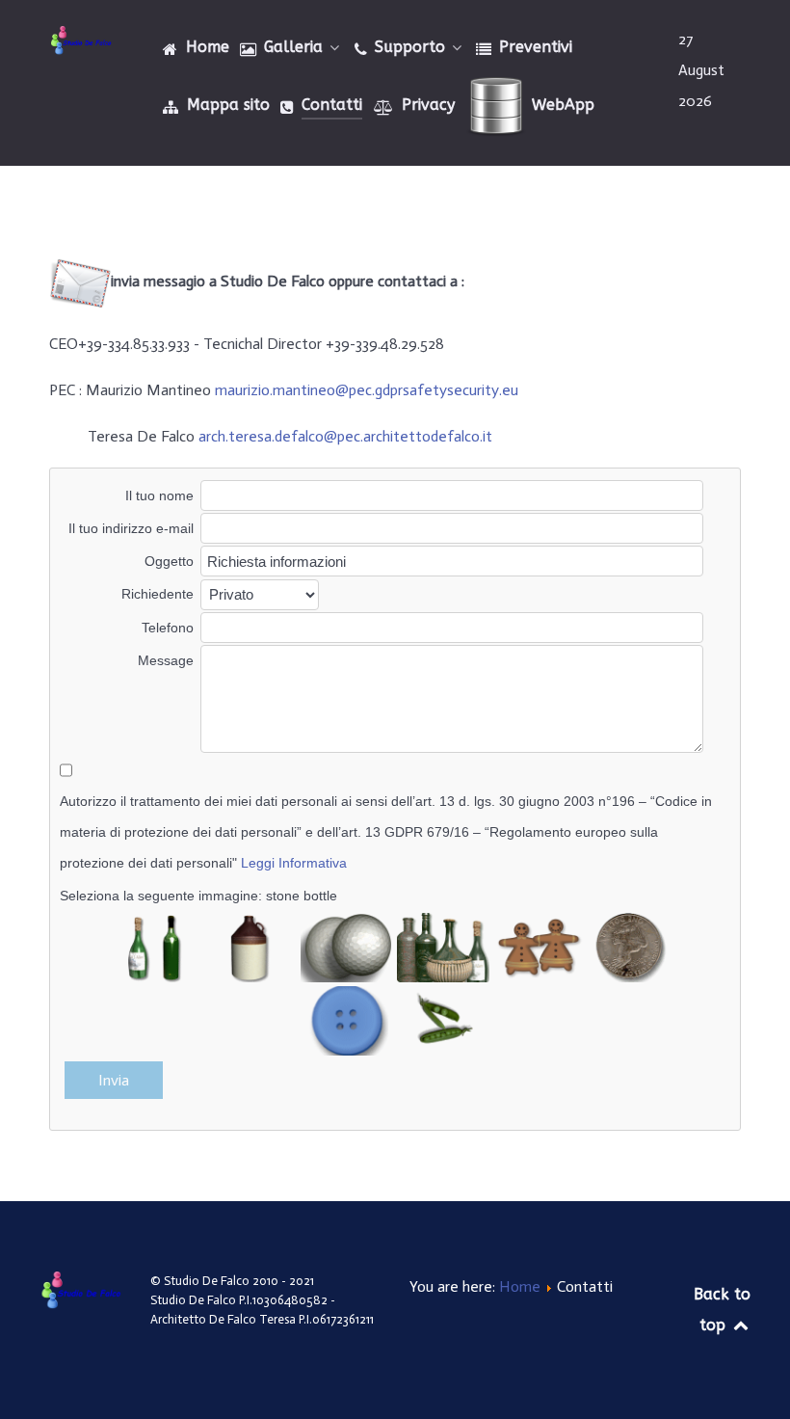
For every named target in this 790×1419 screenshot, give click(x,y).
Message (166, 660)
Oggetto (169, 561)
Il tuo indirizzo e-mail (131, 528)
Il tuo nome (159, 495)
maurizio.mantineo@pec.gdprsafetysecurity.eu (366, 390)
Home (519, 1286)
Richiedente (157, 594)
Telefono (168, 627)
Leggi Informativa (294, 862)
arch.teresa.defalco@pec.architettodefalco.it (345, 436)
